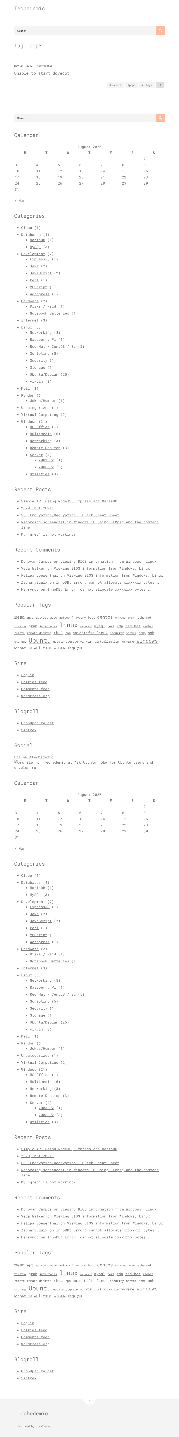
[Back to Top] (89, 1397)
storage (20, 641)
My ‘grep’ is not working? (48, 534)
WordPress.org (35, 695)
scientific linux (90, 633)
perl (110, 626)
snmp (142, 633)
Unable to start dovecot (41, 73)
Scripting (40, 353)
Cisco (26, 227)
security (117, 633)
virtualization (107, 641)
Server (36, 454)
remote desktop (39, 633)
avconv (80, 617)
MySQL (35, 246)
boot (91, 617)
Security (38, 360)
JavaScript (41, 273)
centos (105, 617)
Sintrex (28, 730)
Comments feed (35, 689)
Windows (28, 421)
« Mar (19, 200)
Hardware (30, 301)
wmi (37, 647)
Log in (27, 675)
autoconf (66, 617)
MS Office (40, 426)
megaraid (86, 626)
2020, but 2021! (37, 508)
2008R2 (19, 617)
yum (79, 648)
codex (131, 617)
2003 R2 (46, 460)
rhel (58, 632)
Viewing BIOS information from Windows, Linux (108, 561)
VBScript (38, 287)
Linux (26, 327)
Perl (34, 280)
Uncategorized (35, 407)
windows (147, 640)
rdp (120, 626)
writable (59, 648)
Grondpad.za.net (37, 723)
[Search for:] (89, 30)
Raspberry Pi (43, 339)
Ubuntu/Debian (44, 374)
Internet (30, 320)
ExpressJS (40, 259)
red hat (133, 626)
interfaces (48, 626)
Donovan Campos (36, 561)
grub (33, 626)
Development (33, 253)
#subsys (146, 85)
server (131, 633)
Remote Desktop (45, 447)
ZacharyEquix (34, 582)
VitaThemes (43, 1426)
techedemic (44, 65)
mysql (99, 626)
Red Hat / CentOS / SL (53, 346)
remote (19, 633)
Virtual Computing (39, 414)
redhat (148, 626)
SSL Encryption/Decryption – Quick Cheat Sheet (70, 515)
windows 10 (23, 648)
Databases (31, 234)
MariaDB (37, 239)
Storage (37, 367)
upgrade (72, 641)
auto (53, 617)
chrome (120, 617)
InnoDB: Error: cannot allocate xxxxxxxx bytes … (107, 582)
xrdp (71, 648)
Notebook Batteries (49, 313)
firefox (20, 626)
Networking (41, 332)
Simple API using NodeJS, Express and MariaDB (69, 501)
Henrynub (30, 589)
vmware (127, 641)
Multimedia (41, 433)
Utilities (40, 474)
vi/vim (36, 381)
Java (34, 266)
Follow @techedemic (33, 757)
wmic (47, 647)
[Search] (160, 30)
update (58, 641)
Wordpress (40, 294)
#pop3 (131, 85)
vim (89, 641)
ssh (151, 633)
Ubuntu (40, 640)
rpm (68, 633)
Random (27, 395)
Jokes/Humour (43, 400)
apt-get (42, 617)
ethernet (144, 617)
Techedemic (29, 8)
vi (82, 641)
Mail (25, 388)
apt (30, 617)
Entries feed (34, 682)
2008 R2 (46, 467)
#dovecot (115, 85)
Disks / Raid (43, 306)
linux (68, 625)
